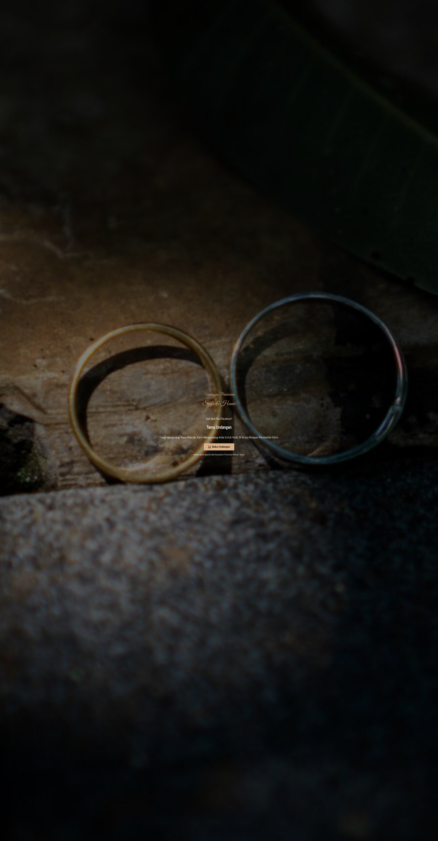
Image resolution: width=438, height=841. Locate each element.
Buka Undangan (221, 446)
